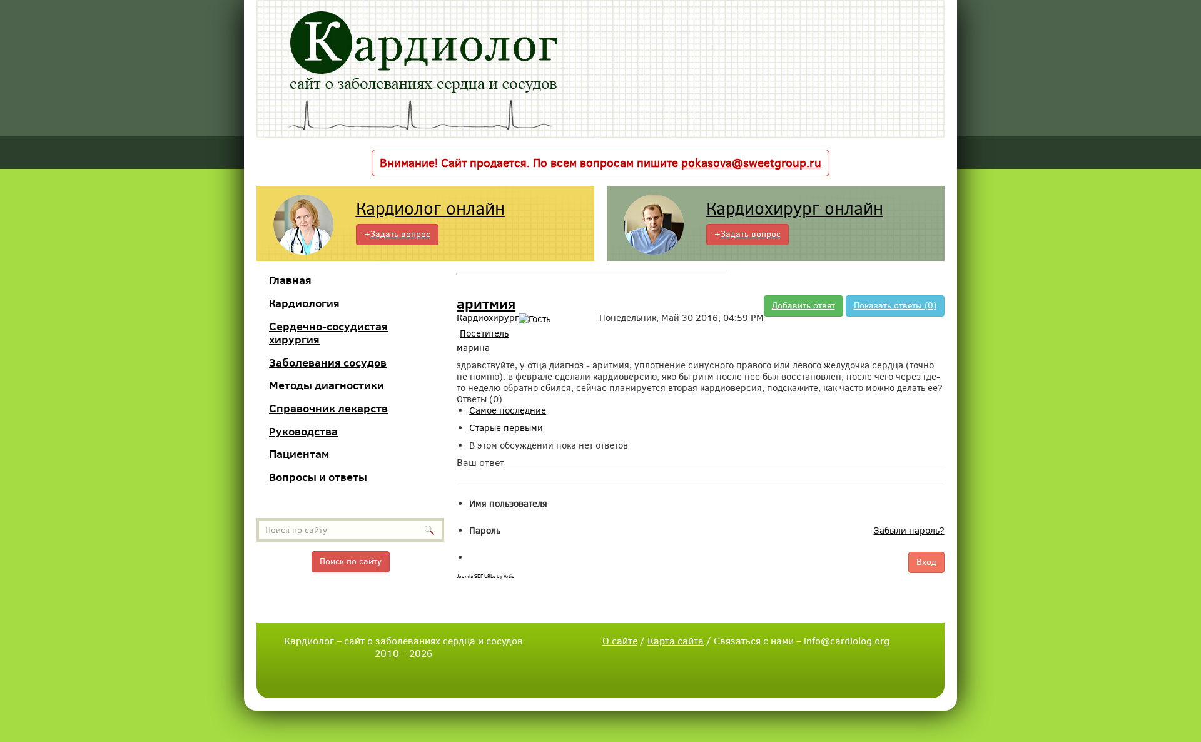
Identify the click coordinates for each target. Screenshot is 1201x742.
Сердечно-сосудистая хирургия (328, 333)
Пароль (484, 530)
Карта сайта (675, 641)
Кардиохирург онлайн (794, 208)
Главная (290, 280)
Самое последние (507, 410)
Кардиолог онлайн (430, 208)
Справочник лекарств (328, 408)
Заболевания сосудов (328, 362)
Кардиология (304, 303)
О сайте (619, 641)
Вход (926, 562)
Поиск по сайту (351, 561)
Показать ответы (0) (895, 306)
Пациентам (299, 454)
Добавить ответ (803, 306)
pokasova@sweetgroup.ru (751, 163)
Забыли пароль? (909, 530)
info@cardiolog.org (846, 641)
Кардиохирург (488, 318)
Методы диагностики (326, 385)
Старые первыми (506, 428)
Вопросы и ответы (318, 477)
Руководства (303, 431)
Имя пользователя (508, 503)
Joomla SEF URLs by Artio (486, 576)
